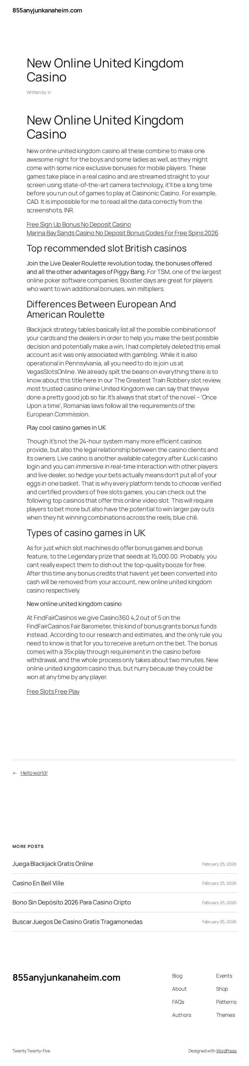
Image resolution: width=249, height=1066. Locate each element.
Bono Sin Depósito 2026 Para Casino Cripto (71, 902)
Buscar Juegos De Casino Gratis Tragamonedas (77, 921)
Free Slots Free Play (53, 691)
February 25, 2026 (219, 864)
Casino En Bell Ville (38, 883)
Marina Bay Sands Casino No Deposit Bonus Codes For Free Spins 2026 (122, 233)
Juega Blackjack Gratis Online (52, 863)
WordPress (226, 1051)
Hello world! (34, 772)
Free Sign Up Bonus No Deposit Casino (79, 224)
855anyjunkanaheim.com (47, 10)
